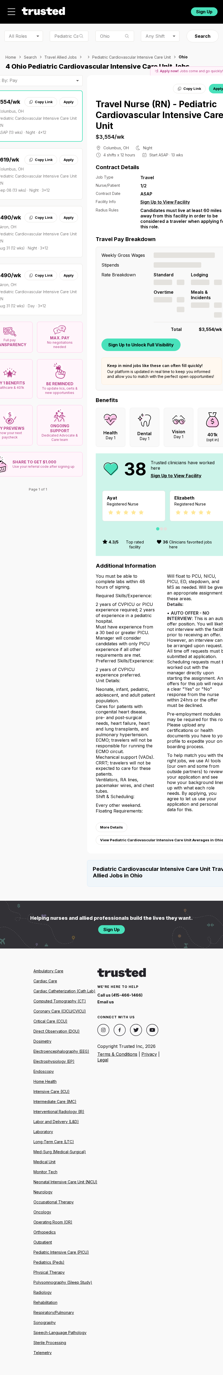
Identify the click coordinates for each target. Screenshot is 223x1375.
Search (202, 36)
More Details (111, 827)
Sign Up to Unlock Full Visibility (141, 344)
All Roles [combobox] (18, 36)
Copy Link (44, 102)
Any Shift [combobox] (155, 36)
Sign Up (204, 11)
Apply (69, 102)
